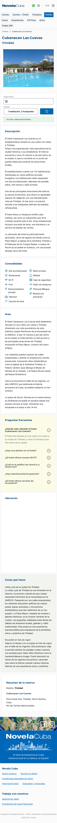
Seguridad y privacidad (34, 783)
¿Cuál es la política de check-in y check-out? (22, 465)
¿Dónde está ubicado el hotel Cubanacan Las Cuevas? (21, 430)
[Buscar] (46, 111)
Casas (5, 20)
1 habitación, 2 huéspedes (21, 111)
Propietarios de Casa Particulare (17, 804)
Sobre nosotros (9, 773)
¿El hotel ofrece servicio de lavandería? (19, 482)
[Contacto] (38, 6)
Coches (5, 14)
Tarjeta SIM (7, 25)
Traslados (37, 14)
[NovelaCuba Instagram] (52, 724)
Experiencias (17, 20)
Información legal (10, 783)
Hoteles (48, 14)
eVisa (42, 20)
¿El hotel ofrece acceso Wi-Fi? (21, 457)
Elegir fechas (9, 97)
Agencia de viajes (10, 799)
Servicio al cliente (29, 773)
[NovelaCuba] (12, 5)
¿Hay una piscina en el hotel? (20, 450)
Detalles (7, 107)
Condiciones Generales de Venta (17, 778)
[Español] (53, 6)
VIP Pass (31, 20)
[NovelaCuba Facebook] (43, 724)
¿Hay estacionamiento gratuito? (22, 474)
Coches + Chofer (21, 14)
